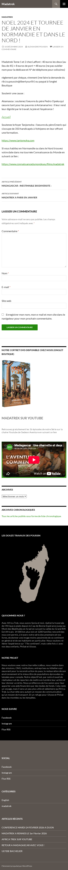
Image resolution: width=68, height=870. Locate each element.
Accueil (6, 117)
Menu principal (64, 4)
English (5, 800)
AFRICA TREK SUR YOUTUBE (17, 839)
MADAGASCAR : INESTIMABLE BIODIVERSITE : (26, 183)
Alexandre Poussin (37, 46)
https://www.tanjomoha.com (18, 140)
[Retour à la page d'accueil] (34, 573)
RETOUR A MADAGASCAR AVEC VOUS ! (23, 845)
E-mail (6, 287)
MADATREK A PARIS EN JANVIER (19, 195)
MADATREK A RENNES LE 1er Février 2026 (24, 833)
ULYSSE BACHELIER (12, 851)
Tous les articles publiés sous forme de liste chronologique (31, 516)
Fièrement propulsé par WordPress (17, 866)
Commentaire (10, 231)
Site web (6, 300)
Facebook (7, 717)
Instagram (7, 723)
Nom (5, 273)
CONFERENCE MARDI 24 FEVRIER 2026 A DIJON (28, 827)
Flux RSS (6, 729)
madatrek (7, 17)
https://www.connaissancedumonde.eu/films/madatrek (33, 164)
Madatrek (8, 4)
